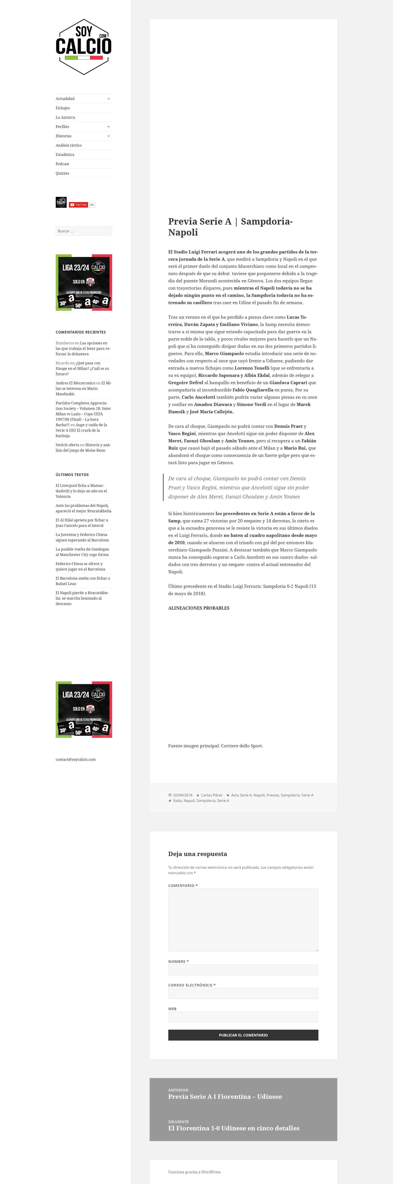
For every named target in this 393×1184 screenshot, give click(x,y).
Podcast (62, 163)
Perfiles (62, 126)
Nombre (178, 961)
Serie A (307, 795)
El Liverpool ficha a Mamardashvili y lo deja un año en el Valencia (81, 491)
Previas (273, 795)
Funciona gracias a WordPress (194, 1171)
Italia (177, 800)
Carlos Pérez (212, 795)
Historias (63, 135)
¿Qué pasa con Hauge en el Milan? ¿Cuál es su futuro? (82, 368)
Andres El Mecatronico (75, 382)
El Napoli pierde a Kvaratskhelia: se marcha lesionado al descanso (82, 598)
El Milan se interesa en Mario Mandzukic (83, 388)
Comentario (183, 885)
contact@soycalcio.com (76, 759)
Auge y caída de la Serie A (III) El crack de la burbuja (81, 430)
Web (172, 1008)
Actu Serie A (241, 795)
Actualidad (65, 98)
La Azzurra (65, 117)
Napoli (259, 795)
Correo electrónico (192, 985)
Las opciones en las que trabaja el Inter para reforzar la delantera (83, 348)
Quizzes (62, 173)
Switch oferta (67, 444)
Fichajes (63, 107)
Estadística (65, 154)
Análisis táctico (69, 145)
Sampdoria (290, 795)
